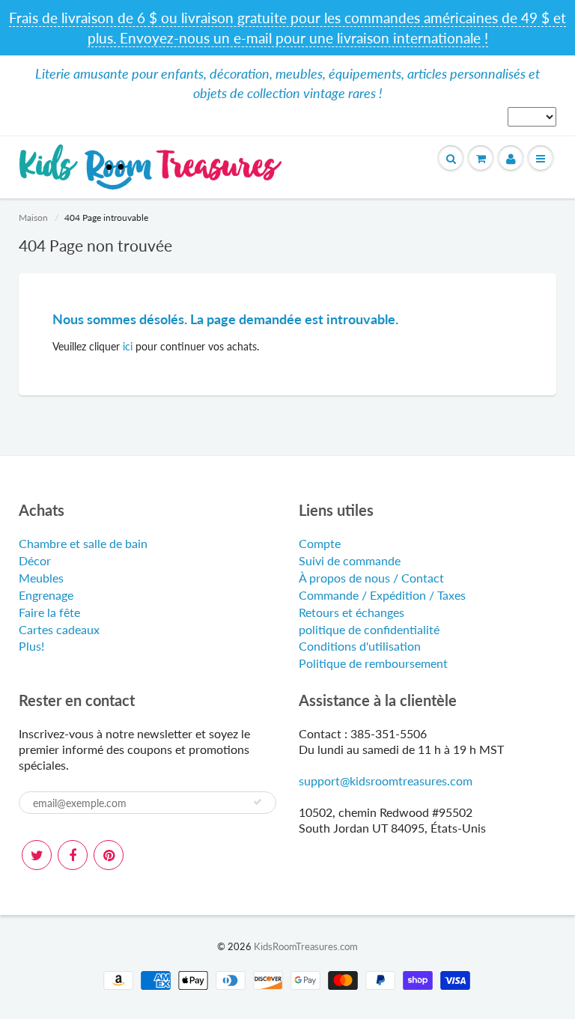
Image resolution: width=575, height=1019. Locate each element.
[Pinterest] (109, 855)
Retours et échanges (351, 612)
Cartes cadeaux (59, 629)
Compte (320, 543)
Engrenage (46, 595)
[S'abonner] (257, 802)
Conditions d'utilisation (360, 646)
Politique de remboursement (373, 663)
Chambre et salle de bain (83, 543)
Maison (33, 217)
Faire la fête (49, 612)
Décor (35, 560)
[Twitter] (37, 855)
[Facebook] (73, 855)
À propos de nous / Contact (371, 578)
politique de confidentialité (369, 629)
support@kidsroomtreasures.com (385, 780)
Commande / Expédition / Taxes (382, 595)
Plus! (31, 646)
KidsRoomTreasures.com (306, 946)
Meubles (41, 578)
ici (128, 346)
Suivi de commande (350, 560)
